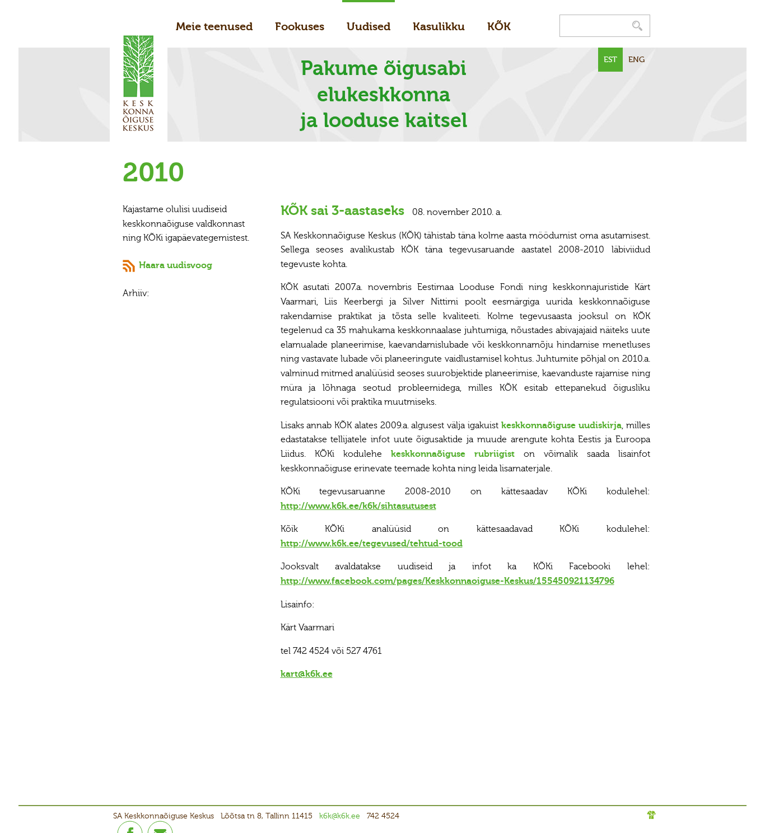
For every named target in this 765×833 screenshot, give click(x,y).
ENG (636, 59)
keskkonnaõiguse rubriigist (457, 454)
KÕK (499, 26)
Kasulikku (439, 26)
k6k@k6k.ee (339, 816)
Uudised (368, 26)
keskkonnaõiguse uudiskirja (561, 425)
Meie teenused (214, 26)
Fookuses (299, 26)
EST (610, 59)
